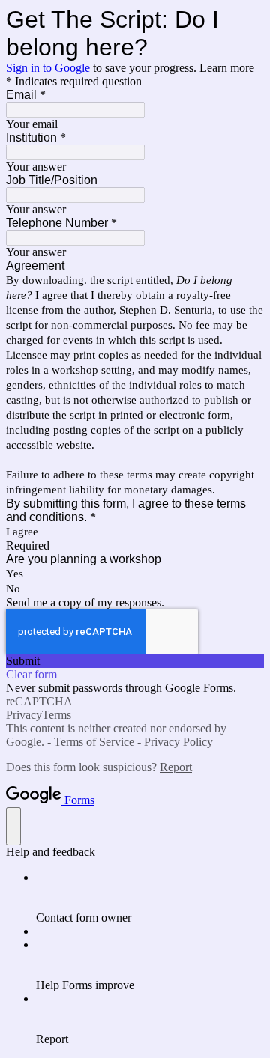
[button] (135, 661)
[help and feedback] (13, 826)
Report (176, 767)
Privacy (24, 714)
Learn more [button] (227, 67)
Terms (56, 714)
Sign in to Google (48, 67)
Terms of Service (94, 741)
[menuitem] (150, 898)
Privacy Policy (178, 741)
